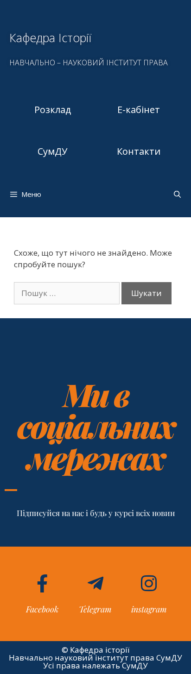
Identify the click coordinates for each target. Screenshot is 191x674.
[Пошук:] (67, 293)
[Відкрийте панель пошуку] (177, 194)
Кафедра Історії (50, 37)
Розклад (52, 109)
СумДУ (52, 151)
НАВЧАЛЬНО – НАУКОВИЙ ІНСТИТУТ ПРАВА (88, 62)
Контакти (138, 151)
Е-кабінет (138, 109)
